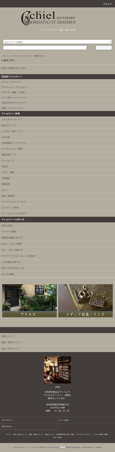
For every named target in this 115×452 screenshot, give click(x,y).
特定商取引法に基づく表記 (65, 434)
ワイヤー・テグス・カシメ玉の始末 (18, 256)
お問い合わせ (6, 426)
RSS (54, 437)
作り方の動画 (7, 274)
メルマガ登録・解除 (101, 434)
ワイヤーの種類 (8, 232)
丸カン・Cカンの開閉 (11, 244)
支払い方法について (20, 434)
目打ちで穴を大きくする (13, 268)
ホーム (5, 56)
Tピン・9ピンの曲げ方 (12, 250)
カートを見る (64, 420)
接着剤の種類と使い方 (11, 238)
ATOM (60, 437)
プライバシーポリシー (84, 434)
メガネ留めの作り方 (10, 262)
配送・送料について (36, 434)
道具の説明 (6, 225)
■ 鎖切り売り (39, 56)
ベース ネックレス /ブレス (21, 56)
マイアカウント (7, 420)
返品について (49, 434)
